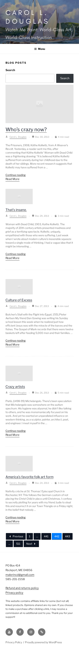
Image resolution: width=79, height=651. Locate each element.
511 (18, 543)
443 (67, 536)
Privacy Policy (14, 642)
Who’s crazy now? (26, 129)
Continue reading (16, 174)
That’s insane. (16, 210)
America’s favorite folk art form (29, 477)
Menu (41, 48)
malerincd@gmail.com (20, 574)
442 (56, 536)
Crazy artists (15, 387)
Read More (12, 179)
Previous (18, 536)
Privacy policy (14, 592)
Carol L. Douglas (28, 16)
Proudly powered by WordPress (43, 642)
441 (46, 536)
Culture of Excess (19, 300)
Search (10, 70)
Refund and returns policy (22, 588)
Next (29, 543)
